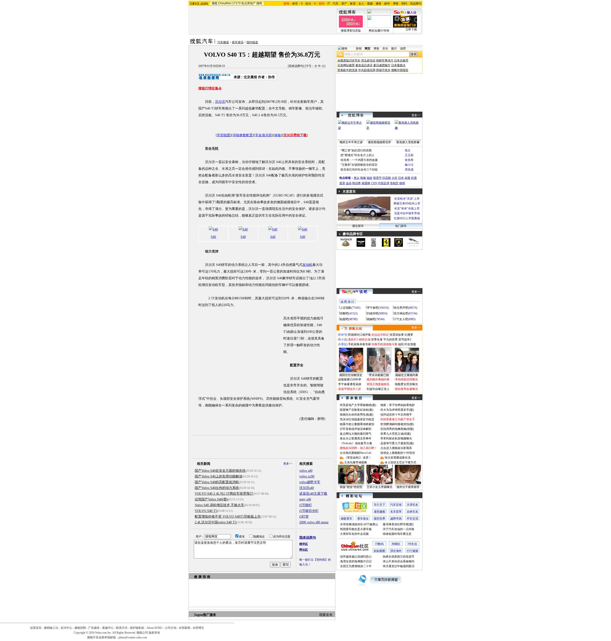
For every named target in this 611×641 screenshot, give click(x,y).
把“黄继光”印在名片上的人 (357, 155)
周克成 (409, 169)
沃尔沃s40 (306, 488)
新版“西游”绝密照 (351, 487)
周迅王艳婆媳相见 (378, 384)
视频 (370, 3)
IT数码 (379, 544)
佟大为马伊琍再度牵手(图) (397, 409)
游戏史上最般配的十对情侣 (397, 453)
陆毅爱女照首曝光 (406, 384)
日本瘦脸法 (398, 65)
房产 (344, 3)
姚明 (402, 183)
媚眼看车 (346, 518)
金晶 (349, 183)
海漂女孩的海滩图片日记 (356, 561)
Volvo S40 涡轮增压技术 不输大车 (219, 505)
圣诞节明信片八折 (349, 389)
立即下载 (411, 29)
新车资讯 (237, 42)
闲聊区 (396, 544)
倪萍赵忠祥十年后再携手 (396, 414)
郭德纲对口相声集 (359, 334)
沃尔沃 (220, 102)
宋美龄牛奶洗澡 (347, 70)
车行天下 (379, 504)
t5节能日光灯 (309, 511)
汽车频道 (223, 42)
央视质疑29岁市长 (348, 60)
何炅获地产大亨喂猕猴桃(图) (358, 405)
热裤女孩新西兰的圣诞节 (398, 556)
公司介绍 (170, 628)
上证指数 (345, 307)
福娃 (369, 178)
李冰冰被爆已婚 (379, 375)
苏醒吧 (344, 313)
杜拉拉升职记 (380, 334)
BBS (404, 3)
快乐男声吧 (401, 307)
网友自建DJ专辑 (379, 30)
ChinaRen (225, 3)
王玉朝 (409, 155)
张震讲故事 (397, 334)
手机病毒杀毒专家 (359, 344)
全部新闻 (184, 628)
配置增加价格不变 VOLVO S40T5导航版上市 (228, 516)
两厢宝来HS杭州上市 (407, 203)
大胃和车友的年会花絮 (354, 534)
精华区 (303, 544)
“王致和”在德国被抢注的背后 (359, 164)
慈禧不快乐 (383, 70)
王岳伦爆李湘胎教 (355, 462)
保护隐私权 (137, 628)
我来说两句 (296, 66)
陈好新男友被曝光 (406, 389)
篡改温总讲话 (364, 65)
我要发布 (325, 615)
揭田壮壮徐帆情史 (350, 375)
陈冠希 (356, 183)
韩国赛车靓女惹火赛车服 (356, 529)
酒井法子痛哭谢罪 (407, 487)
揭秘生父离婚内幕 (406, 375)
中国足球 (383, 183)
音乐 (385, 48)
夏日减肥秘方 (381, 65)
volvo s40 (305, 470)
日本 (401, 178)
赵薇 (407, 178)
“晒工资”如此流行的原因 (356, 150)
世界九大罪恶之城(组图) (395, 433)
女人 (361, 3)
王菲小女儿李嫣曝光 (379, 487)
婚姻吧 (371, 319)
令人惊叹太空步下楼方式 (400, 462)
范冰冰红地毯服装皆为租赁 (357, 419)
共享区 (342, 344)
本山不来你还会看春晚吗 (398, 561)
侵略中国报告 (399, 70)
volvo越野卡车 (309, 482)
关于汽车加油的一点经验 (398, 529)
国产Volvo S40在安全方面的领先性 (220, 470)
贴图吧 (344, 319)
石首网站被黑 (346, 65)
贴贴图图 (379, 551)
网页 (367, 48)
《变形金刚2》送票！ (357, 457)
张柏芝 (394, 183)
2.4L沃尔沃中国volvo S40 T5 (216, 522)
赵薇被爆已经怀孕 (349, 379)
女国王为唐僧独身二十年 (356, 566)
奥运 (356, 178)
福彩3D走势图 (407, 344)
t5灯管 (304, 516)
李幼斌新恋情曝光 (406, 379)
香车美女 (363, 518)
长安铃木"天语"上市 (407, 198)
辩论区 (303, 549)
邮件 (387, 3)
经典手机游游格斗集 (384, 344)
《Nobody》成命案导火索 (356, 443)
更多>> (287, 463)
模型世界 (379, 518)
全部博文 (198, 628)
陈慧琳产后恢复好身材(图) (356, 409)
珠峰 (363, 178)
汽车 (335, 3)
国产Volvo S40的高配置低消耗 (217, 482)
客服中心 (108, 628)
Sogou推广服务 (205, 615)
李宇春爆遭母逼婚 (349, 384)
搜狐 (214, 3)
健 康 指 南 (202, 577)
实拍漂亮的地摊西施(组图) (397, 429)
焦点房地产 (248, 3)
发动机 (307, 265)
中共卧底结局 (366, 70)
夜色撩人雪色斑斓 (407, 142)
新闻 (359, 48)
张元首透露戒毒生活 (398, 457)
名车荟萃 (396, 511)
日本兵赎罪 (401, 60)
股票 (342, 183)
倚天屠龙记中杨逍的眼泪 (398, 566)
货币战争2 (404, 339)
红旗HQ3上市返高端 (407, 218)
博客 (396, 3)
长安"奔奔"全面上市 (407, 208)
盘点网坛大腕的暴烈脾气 (355, 433)
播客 (378, 3)
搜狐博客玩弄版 (351, 30)
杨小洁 (409, 164)
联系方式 (121, 628)
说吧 (403, 48)
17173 (236, 3)
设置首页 (36, 628)
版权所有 (154, 632)
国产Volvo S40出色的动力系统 (217, 488)
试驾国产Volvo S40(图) (211, 499)
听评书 (342, 334)
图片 (394, 48)
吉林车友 (412, 511)
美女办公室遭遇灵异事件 (355, 438)
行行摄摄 (412, 551)
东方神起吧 (401, 313)
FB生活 (412, 544)
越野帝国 (396, 518)
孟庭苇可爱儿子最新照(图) (397, 443)
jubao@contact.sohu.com (133, 637)
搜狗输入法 (51, 628)
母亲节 (377, 178)
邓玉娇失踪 (368, 60)
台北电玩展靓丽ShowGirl (355, 453)
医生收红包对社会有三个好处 (359, 169)
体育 (295, 3)
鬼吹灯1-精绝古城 (359, 339)
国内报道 (252, 42)
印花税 (386, 178)
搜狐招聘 (80, 628)
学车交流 (412, 518)
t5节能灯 (305, 505)
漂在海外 (396, 551)
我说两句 (415, 3)
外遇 (414, 178)
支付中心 (66, 628)
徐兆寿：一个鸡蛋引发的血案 (359, 160)
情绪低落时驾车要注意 (397, 534)
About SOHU (155, 628)
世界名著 (377, 339)
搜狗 (259, 3)
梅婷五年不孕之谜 (351, 142)
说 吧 (363, 292)
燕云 (408, 150)
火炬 (394, 178)
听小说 (342, 339)
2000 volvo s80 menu (313, 522)
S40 (213, 237)
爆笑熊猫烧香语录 (379, 142)
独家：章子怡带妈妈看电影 (397, 405)
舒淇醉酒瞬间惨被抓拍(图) (397, 424)
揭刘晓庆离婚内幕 (378, 379)
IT (328, 3)
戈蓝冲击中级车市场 (407, 213)
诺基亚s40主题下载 (313, 493)
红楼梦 (409, 334)
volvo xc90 (306, 476)
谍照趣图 (379, 511)
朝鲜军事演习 (384, 60)
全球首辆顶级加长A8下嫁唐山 (359, 524)
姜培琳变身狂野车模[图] (398, 524)
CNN (374, 183)
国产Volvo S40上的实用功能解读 (218, 476)
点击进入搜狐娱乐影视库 (396, 448)
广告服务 (94, 628)
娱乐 (308, 3)
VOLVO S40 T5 (206, 511)
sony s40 (305, 499)
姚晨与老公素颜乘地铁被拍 (357, 424)
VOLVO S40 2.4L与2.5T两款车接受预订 (224, 493)
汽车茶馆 (396, 504)
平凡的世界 (390, 339)
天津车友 (412, 504)
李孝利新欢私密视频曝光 (396, 438)
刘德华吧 (372, 313)
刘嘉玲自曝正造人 (378, 389)
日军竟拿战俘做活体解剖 (355, 429)
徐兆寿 (409, 160)
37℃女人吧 (401, 319)
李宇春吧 (372, 307)
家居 (353, 3)
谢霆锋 (366, 183)
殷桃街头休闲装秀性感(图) (356, 414)
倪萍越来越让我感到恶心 (356, 556)
